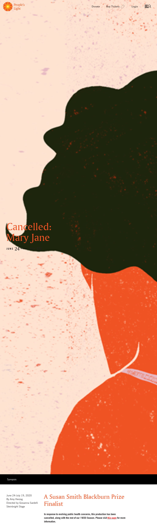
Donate (96, 6)
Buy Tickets (112, 6)
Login (135, 6)
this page (112, 517)
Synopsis (11, 479)
